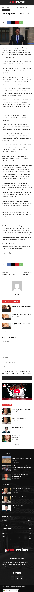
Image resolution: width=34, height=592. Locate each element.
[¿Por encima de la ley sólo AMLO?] (6, 317)
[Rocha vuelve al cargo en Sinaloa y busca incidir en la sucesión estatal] (6, 468)
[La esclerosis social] (6, 429)
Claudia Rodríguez (10, 7)
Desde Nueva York (27, 274)
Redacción (17, 294)
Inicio (3, 7)
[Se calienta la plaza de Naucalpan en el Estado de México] (6, 308)
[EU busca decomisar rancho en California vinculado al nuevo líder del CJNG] (6, 459)
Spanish (8, 590)
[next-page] (6, 332)
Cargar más (16, 444)
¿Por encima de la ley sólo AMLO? (21, 314)
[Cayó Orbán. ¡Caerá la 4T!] (6, 420)
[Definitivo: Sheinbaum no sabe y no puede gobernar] (6, 411)
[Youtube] (21, 578)
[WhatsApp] (21, 22)
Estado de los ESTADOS (8, 274)
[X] (13, 22)
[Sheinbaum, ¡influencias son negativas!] (6, 438)
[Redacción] (17, 286)
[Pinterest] (17, 22)
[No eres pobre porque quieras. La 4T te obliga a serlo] (6, 477)
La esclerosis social (17, 427)
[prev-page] (3, 332)
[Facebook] (9, 22)
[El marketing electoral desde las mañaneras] (6, 326)
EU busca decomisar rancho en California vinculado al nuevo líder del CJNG (21, 458)
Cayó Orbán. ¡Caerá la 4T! (19, 418)
